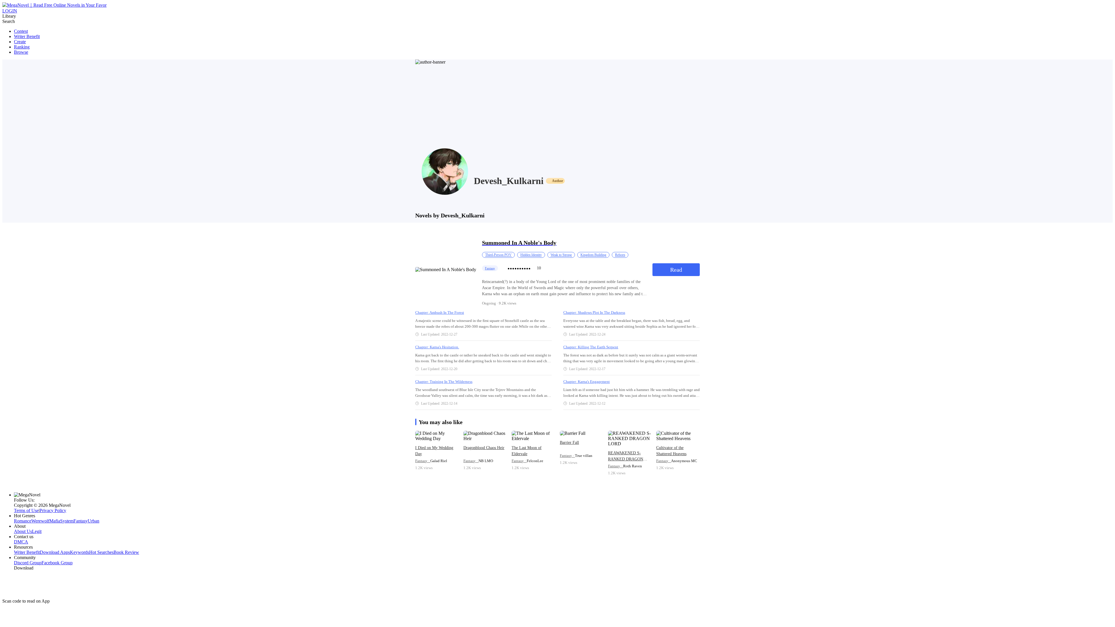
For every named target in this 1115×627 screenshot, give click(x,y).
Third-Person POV (498, 255)
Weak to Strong (561, 255)
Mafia (54, 520)
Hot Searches (101, 552)
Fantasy (490, 268)
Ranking (22, 46)
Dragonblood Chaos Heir (483, 448)
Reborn (620, 255)
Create (20, 41)
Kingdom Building (593, 255)
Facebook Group (57, 562)
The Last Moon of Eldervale (527, 451)
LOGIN (9, 10)
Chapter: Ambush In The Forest (439, 312)
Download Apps (55, 552)
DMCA (21, 541)
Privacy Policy (52, 510)
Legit (37, 531)
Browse (21, 52)
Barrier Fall (569, 442)
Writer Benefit (27, 36)
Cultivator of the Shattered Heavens (671, 451)
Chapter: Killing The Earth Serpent (590, 347)
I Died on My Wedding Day (434, 451)
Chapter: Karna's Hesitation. (437, 347)
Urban (93, 520)
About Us (23, 531)
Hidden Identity (531, 255)
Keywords (79, 552)
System (66, 520)
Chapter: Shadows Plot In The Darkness (594, 312)
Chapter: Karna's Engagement (586, 381)
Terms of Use (26, 510)
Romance (22, 520)
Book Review (126, 552)
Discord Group (28, 562)
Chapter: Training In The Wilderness (443, 381)
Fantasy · (422, 461)
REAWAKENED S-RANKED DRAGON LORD (625, 456)
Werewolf (40, 520)
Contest (21, 31)
